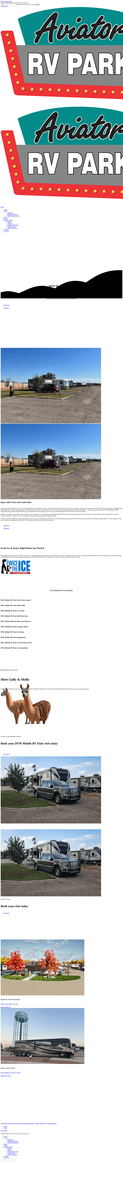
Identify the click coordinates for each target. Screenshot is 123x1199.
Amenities (10, 1139)
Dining (9, 1148)
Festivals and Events (12, 1151)
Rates (5, 1144)
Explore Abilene (8, 1147)
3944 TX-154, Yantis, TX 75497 (9, 1004)
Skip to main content (6, 1)
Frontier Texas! (11, 1153)
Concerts (9, 1150)
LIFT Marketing (52, 1123)
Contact (6, 1156)
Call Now (6, 1157)
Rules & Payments (12, 1141)
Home (5, 1136)
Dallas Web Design (41, 1123)
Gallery (6, 1145)
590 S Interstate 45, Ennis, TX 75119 (10, 1072)
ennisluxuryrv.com (5, 1076)
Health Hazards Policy (13, 1142)
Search (37, 4)
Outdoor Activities (12, 1154)
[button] (4, 6)
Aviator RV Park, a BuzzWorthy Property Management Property (18, 1123)
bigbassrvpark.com (6, 1007)
